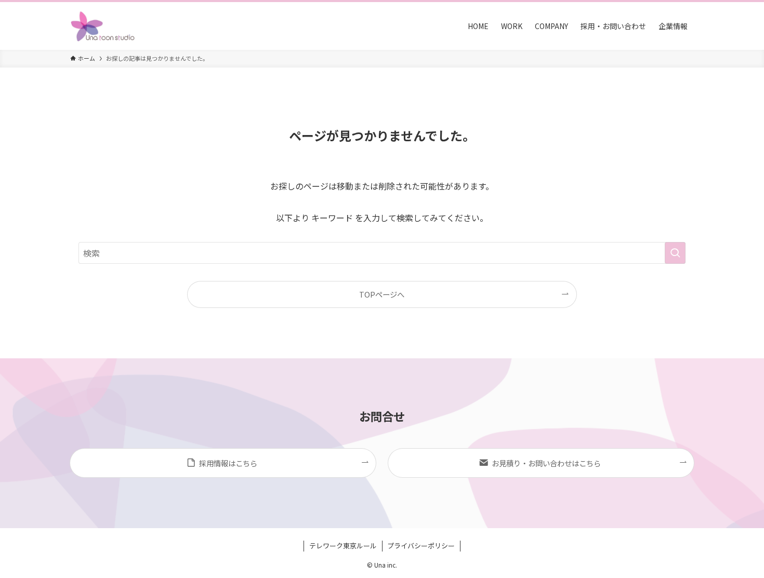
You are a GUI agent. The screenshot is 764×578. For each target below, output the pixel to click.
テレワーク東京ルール (343, 545)
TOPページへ (381, 294)
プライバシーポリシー (421, 545)
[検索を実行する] (675, 253)
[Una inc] (103, 26)
